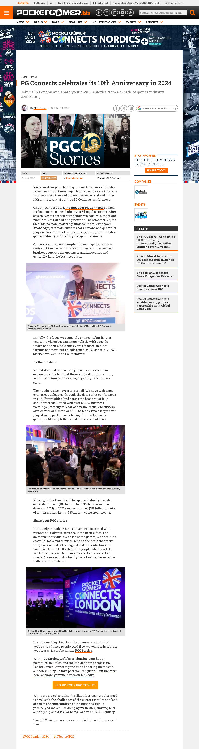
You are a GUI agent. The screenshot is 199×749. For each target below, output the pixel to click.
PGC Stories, (50, 659)
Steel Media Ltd (74, 178)
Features (75, 22)
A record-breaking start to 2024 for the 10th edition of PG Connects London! (155, 259)
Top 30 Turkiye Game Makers (73, 3)
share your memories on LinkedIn (69, 675)
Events (131, 22)
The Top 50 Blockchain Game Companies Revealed (155, 274)
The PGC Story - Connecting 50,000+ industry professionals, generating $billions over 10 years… (156, 241)
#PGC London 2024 (35, 736)
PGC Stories (83, 650)
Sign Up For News (174, 3)
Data (55, 22)
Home (24, 77)
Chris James (40, 108)
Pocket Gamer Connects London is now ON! (153, 287)
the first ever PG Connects (84, 207)
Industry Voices (104, 22)
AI (51, 3)
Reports (152, 22)
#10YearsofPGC (64, 736)
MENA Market (100, 3)
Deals (38, 22)
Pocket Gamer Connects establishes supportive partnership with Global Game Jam (153, 303)
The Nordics (38, 3)
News (20, 22)
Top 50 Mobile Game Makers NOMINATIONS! (136, 3)
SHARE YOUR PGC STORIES (75, 685)
